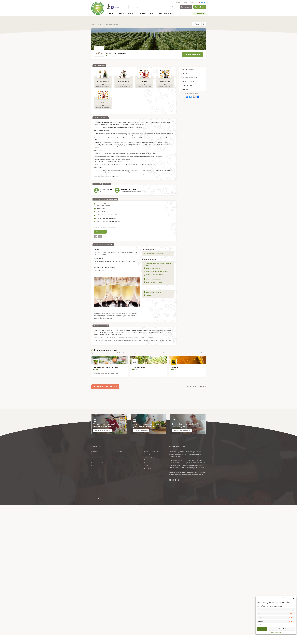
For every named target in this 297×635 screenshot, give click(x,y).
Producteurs (110, 13)
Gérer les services (261, 624)
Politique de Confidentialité (276, 632)
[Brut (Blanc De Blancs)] (103, 74)
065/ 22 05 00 (101, 212)
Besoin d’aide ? (201, 13)
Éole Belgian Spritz (103, 102)
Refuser (273, 629)
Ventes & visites (187, 85)
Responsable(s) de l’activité (190, 77)
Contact (191, 2)
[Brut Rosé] (144, 74)
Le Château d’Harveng (138, 367)
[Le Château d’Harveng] (148, 360)
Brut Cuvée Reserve (123, 81)
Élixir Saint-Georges (164, 81)
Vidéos (152, 13)
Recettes (130, 13)
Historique (185, 89)
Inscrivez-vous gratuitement (103, 430)
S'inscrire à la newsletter (141, 430)
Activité (184, 73)
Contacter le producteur (192, 54)
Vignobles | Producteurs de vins (120, 56)
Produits (121, 13)
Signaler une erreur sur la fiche (106, 387)
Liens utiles (94, 466)
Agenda (185, 2)
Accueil (94, 24)
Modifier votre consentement (152, 466)
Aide (119, 460)
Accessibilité (147, 469)
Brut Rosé (144, 81)
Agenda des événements (124, 454)
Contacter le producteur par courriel (107, 218)
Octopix (197, 498)
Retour (197, 24)
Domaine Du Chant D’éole (103, 86)
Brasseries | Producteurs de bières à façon (180, 371)
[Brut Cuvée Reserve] (124, 74)
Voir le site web (101, 232)
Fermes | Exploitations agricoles (100, 371)
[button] (294, 598)
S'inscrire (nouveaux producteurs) (153, 454)
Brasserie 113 (174, 367)
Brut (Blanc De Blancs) (103, 81)
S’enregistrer (199, 7)
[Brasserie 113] (187, 360)
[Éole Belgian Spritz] (103, 95)
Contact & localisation (189, 81)
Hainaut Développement (96, 498)
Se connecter (186, 7)
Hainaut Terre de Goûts (165, 13)
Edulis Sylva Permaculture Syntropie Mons (105, 367)
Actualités (143, 13)
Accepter (262, 629)
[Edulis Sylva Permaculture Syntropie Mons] (109, 360)
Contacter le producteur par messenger (108, 221)
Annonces (178, 2)
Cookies (146, 463)
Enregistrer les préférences (286, 629)
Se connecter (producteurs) (151, 451)
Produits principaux (188, 69)
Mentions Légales (149, 457)
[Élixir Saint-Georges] (165, 74)
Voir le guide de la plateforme (182, 430)
